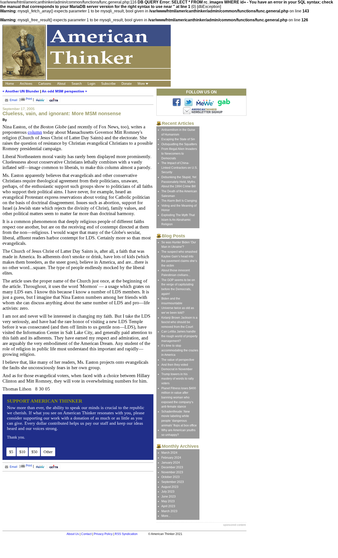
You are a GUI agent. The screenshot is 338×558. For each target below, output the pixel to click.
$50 (34, 452)
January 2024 (170, 462)
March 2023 (169, 511)
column (35, 132)
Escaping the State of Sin (178, 139)
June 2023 (168, 496)
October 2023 (170, 477)
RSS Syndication (126, 534)
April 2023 (168, 506)
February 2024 (171, 457)
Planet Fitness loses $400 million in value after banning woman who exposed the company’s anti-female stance (178, 397)
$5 (11, 452)
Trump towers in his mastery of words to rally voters (177, 378)
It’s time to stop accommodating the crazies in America (179, 350)
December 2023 (172, 467)
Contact (86, 534)
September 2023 (172, 482)
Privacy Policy (103, 534)
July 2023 (167, 491)
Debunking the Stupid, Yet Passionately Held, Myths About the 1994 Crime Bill (178, 181)
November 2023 (172, 472)
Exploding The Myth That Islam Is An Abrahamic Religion (178, 219)
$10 (22, 452)
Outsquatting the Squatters (179, 144)
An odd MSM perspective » (64, 91)
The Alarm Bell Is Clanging (179, 200)
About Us (73, 534)
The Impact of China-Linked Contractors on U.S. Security (179, 167)
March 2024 (169, 452)
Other (48, 452)
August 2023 (169, 487)
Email (13, 100)
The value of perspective (177, 360)
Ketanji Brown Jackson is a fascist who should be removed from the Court (179, 322)
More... (165, 516)
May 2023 (168, 501)
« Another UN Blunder (20, 91)
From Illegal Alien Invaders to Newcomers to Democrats (179, 153)
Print (28, 98)
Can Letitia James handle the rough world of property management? (179, 336)
